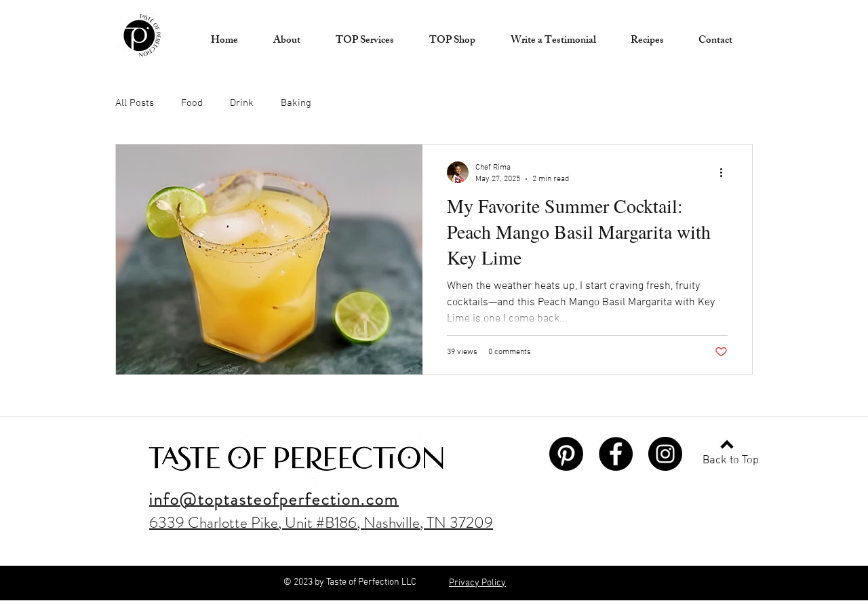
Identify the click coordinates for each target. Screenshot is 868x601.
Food (192, 103)
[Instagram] (665, 454)
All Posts (134, 103)
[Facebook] (616, 454)
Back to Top (731, 460)
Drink (242, 103)
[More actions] (725, 172)
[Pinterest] (566, 454)
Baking (296, 103)
